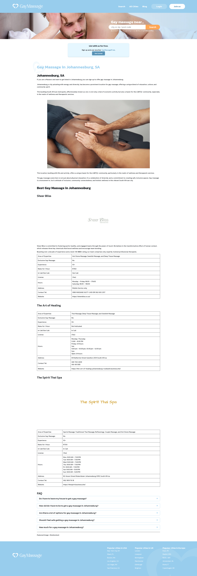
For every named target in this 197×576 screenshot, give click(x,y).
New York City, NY (113, 551)
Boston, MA (111, 557)
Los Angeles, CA (113, 561)
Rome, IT (166, 564)
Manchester (139, 561)
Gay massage (154, 178)
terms (138, 30)
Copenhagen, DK (169, 568)
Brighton (138, 568)
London (137, 551)
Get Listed (98, 53)
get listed (65, 79)
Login (159, 6)
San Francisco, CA (113, 568)
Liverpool (138, 554)
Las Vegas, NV (112, 564)
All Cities (133, 6)
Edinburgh (138, 564)
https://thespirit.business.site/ (74, 484)
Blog (144, 6)
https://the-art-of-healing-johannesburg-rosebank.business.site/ (96, 368)
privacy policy (148, 30)
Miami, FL (110, 554)
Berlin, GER (166, 557)
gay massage (105, 79)
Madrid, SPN (167, 554)
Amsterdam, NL (168, 561)
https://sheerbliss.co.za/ (81, 296)
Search (121, 6)
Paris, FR (166, 551)
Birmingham (139, 557)
